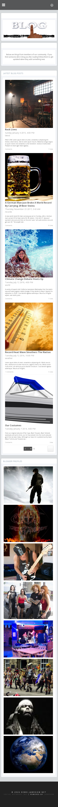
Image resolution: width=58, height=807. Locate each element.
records (8, 211)
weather (9, 358)
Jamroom (49, 794)
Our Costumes (13, 425)
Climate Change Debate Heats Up (24, 279)
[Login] (51, 5)
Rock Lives (11, 129)
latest (7, 135)
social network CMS (15, 794)
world (7, 285)
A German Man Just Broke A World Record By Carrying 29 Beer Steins (28, 204)
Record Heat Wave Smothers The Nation (28, 352)
